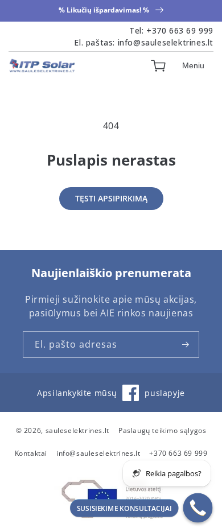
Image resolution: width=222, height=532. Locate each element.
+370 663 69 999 (179, 30)
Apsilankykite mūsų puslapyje (110, 398)
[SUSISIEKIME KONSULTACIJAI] (198, 508)
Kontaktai (31, 453)
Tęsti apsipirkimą (111, 198)
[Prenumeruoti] (186, 344)
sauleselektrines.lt (77, 430)
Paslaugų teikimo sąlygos (162, 430)
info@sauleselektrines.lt (165, 42)
